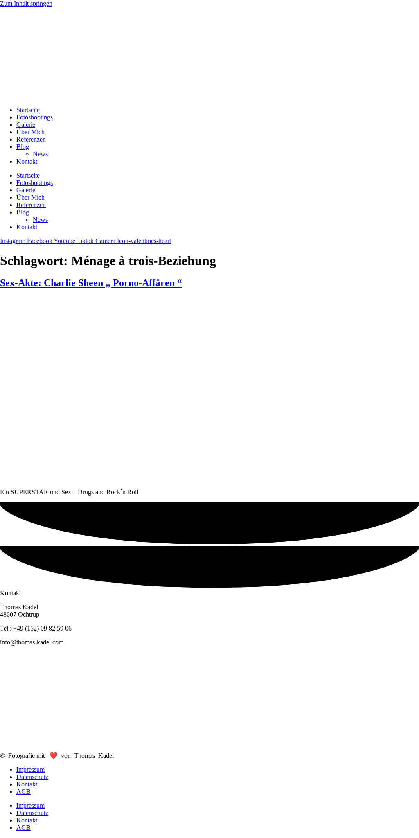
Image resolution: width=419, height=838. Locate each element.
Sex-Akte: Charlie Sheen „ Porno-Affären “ (91, 282)
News (40, 154)
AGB (23, 791)
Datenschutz (32, 776)
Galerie (25, 124)
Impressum (30, 769)
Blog (22, 146)
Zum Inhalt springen (26, 3)
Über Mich (30, 131)
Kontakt (26, 161)
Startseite (28, 109)
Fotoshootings (34, 117)
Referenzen (31, 139)
